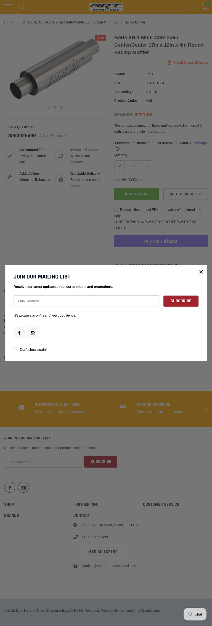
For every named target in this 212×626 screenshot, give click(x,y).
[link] (19, 332)
